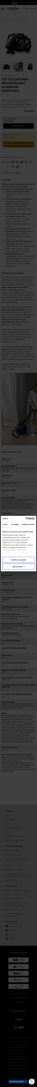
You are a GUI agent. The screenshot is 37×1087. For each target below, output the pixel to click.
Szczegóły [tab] (15, 524)
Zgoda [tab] (5, 524)
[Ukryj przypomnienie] (25, 1082)
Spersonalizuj (17, 566)
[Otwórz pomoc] (32, 1082)
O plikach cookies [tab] (28, 524)
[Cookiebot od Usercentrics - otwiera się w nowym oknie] (26, 518)
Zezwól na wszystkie (18, 560)
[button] (18, 1082)
